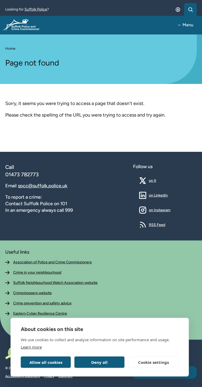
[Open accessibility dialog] (177, 9)
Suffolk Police (35, 9)
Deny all (99, 362)
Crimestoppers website (32, 293)
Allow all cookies (45, 362)
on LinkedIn (158, 195)
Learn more (31, 347)
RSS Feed (157, 224)
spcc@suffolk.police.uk (42, 186)
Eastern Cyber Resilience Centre (40, 313)
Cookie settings (153, 362)
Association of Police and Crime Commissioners (52, 262)
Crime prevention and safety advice (42, 303)
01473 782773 (22, 174)
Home (10, 48)
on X (156, 180)
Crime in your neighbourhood (37, 272)
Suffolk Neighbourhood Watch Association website (55, 282)
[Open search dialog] (190, 9)
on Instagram (159, 210)
